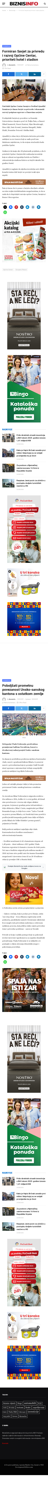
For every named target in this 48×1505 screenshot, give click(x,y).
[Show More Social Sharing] (44, 74)
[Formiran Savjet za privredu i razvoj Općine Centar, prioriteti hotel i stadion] (24, 90)
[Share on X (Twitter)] (21, 74)
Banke (28, 1407)
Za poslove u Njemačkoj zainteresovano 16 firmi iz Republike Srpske (28, 468)
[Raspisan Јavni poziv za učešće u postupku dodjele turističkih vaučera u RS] (8, 483)
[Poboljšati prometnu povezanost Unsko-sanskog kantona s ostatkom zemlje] (24, 724)
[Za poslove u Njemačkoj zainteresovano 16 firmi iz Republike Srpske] (8, 468)
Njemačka (23, 1416)
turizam (20, 1407)
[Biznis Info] (24, 3)
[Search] (44, 3)
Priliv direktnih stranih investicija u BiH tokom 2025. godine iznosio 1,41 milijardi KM (31, 438)
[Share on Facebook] (8, 74)
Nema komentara (33, 65)
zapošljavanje (38, 1407)
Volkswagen (22, 1412)
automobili (30, 1403)
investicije (33, 1411)
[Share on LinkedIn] (34, 74)
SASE (5, 1408)
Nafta (4, 1412)
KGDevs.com (28, 1467)
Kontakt (5, 1443)
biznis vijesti (9, 1403)
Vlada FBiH (12, 1412)
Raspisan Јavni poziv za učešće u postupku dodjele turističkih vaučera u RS (31, 483)
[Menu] (3, 3)
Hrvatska (12, 1408)
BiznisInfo (12, 65)
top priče (6, 1416)
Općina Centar (8, 270)
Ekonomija (6, 46)
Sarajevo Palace (21, 270)
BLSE (40, 1403)
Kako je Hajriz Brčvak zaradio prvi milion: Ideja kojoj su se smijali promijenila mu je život (31, 453)
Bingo (20, 1403)
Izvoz (14, 1416)
